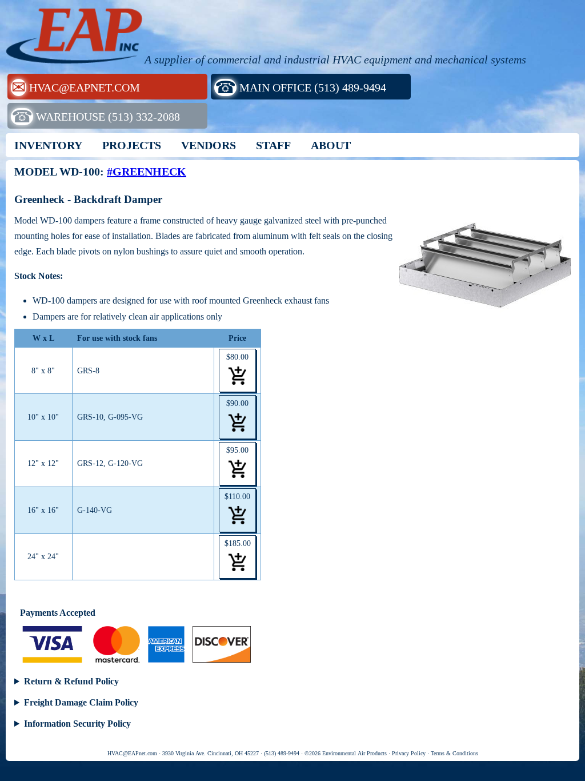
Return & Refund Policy (71, 681)
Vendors (208, 145)
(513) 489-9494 (281, 753)
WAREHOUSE (95, 116)
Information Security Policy (77, 723)
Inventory (48, 145)
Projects (131, 145)
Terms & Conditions (454, 753)
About (331, 145)
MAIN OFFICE (300, 87)
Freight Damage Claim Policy (81, 702)
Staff (273, 145)
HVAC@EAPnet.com (132, 753)
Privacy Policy (409, 753)
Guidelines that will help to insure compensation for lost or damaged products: (291, 704)
